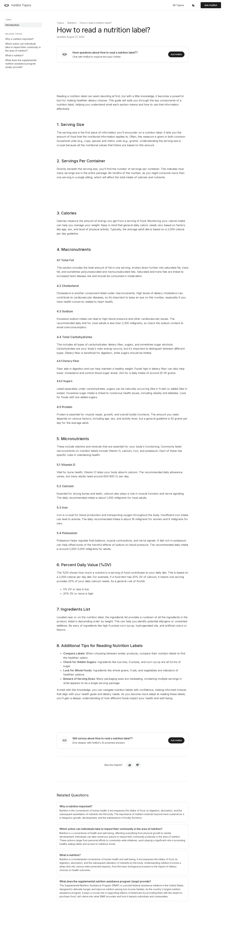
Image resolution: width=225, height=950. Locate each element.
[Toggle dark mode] (193, 5)
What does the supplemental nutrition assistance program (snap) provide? (20, 63)
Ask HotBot (211, 5)
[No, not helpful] (137, 765)
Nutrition (72, 22)
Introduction (12, 25)
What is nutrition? (14, 55)
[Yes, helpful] (129, 765)
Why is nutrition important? (19, 39)
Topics (60, 22)
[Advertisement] (123, 77)
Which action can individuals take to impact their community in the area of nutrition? (23, 47)
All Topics (178, 5)
